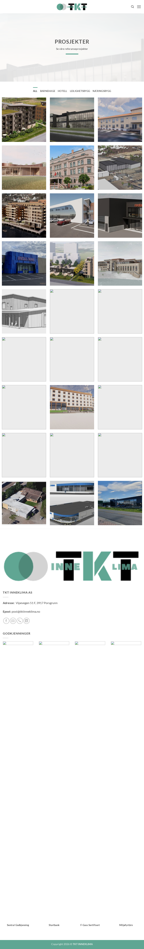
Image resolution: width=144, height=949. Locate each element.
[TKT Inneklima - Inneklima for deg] (72, 6)
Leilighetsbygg (80, 90)
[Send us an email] (13, 621)
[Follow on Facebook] (6, 621)
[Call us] (20, 621)
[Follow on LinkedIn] (26, 621)
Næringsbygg (102, 90)
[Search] (132, 6)
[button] (139, 6)
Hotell (62, 90)
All (35, 90)
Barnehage (47, 90)
